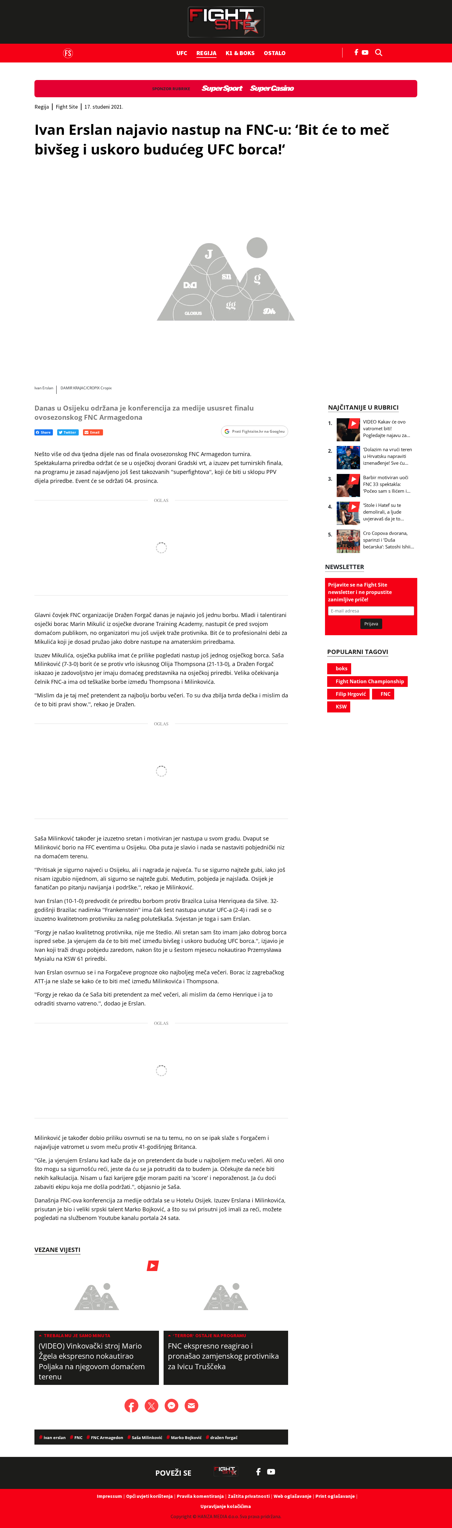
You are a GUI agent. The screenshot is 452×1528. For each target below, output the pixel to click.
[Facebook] (357, 52)
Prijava (371, 624)
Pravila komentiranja (200, 1496)
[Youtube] (367, 52)
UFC (181, 53)
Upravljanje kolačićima (225, 1506)
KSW (341, 706)
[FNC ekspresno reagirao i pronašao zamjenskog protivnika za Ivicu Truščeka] (226, 1296)
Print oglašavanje (335, 1496)
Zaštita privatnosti (249, 1496)
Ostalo (275, 53)
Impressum (109, 1496)
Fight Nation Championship (369, 681)
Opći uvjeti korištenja (149, 1496)
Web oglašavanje (292, 1496)
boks (341, 668)
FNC (385, 694)
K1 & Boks (240, 53)
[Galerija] (225, 276)
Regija (206, 53)
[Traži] (377, 52)
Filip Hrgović (350, 694)
